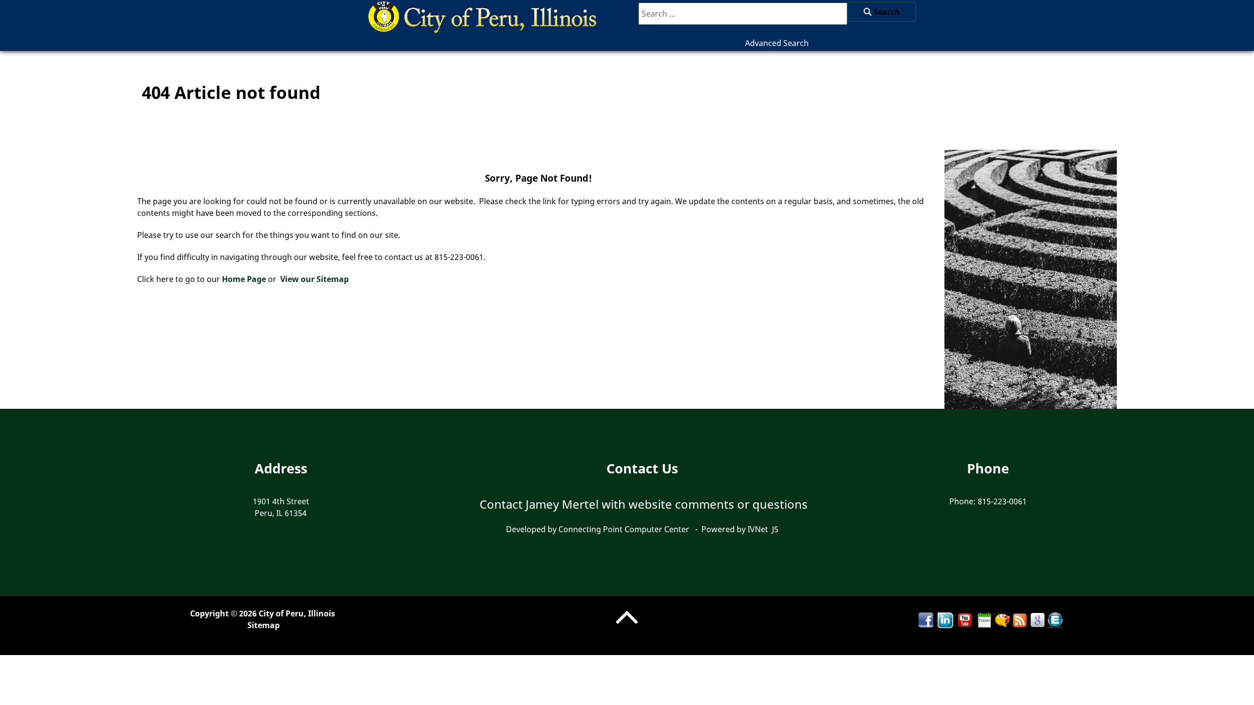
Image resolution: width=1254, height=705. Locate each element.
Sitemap (263, 625)
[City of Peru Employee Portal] (1055, 619)
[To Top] (626, 626)
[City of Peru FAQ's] (1002, 619)
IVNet (758, 529)
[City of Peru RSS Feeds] (1020, 619)
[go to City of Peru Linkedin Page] (945, 619)
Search (885, 11)
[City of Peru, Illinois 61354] (483, 15)
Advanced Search (777, 43)
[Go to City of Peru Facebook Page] (926, 619)
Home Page (244, 279)
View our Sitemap (314, 279)
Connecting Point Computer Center (623, 529)
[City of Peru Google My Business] (1037, 619)
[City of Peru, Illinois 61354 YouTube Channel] (965, 619)
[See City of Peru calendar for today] (984, 619)
